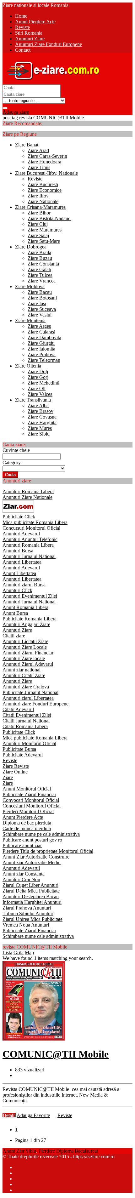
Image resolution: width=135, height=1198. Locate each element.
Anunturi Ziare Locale (25, 647)
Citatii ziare (14, 635)
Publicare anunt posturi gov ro (32, 839)
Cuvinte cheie (16, 450)
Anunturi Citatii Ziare (24, 675)
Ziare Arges (39, 326)
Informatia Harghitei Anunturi (32, 902)
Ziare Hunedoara (44, 161)
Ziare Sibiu (39, 433)
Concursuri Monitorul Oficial (31, 528)
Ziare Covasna (42, 416)
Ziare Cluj (38, 224)
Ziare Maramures (45, 229)
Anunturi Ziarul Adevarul (28, 664)
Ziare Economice (45, 190)
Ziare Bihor (39, 212)
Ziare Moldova (30, 286)
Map (29, 952)
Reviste (35, 178)
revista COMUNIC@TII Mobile (51, 117)
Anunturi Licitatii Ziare (25, 641)
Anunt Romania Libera (25, 607)
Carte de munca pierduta (27, 828)
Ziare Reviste (16, 766)
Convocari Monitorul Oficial (31, 800)
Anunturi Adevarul (21, 533)
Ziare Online (15, 771)
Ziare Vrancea (42, 280)
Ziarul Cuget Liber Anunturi (30, 885)
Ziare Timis (39, 167)
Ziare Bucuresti (43, 184)
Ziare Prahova (42, 354)
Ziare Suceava (42, 309)
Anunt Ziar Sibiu (19, 1151)
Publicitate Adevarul (23, 754)
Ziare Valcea (40, 394)
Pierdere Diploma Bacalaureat (68, 1151)
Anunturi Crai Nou (21, 879)
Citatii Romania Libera (25, 726)
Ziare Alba (38, 405)
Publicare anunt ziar (22, 845)
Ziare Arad (38, 150)
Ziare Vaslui (39, 314)
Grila (19, 952)
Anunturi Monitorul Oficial (29, 743)
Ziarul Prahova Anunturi (27, 907)
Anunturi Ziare (17, 630)
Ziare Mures (40, 428)
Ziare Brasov (40, 411)
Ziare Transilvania (33, 399)
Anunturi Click (17, 590)
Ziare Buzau (40, 258)
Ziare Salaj (38, 235)
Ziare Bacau (40, 292)
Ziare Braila (39, 252)
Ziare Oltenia (28, 365)
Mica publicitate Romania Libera (35, 522)
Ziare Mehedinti (43, 382)
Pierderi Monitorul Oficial (28, 811)
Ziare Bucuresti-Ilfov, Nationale (46, 173)
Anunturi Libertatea (22, 562)
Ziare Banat (26, 144)
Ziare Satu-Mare (44, 241)
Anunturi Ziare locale (24, 658)
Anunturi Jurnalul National (29, 556)
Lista (7, 952)
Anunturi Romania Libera (28, 491)
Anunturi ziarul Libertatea (28, 698)
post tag (10, 117)
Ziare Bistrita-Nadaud (49, 218)
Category (12, 462)
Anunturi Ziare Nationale (27, 497)
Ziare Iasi (37, 303)
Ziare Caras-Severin (47, 156)
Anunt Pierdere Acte (23, 817)
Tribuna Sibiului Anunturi (28, 913)
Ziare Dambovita (44, 337)
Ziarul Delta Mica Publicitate (31, 890)
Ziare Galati (39, 269)
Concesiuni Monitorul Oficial (32, 805)
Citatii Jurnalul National (26, 720)
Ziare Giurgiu (41, 343)
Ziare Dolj (38, 371)
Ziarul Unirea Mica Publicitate (32, 919)
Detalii (9, 1115)
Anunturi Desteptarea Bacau (31, 896)
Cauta (10, 474)
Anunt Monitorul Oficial (27, 788)
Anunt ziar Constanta (24, 873)
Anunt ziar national (21, 669)
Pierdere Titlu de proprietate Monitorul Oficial (48, 851)
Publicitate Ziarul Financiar (29, 794)
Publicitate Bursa (19, 749)
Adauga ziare (16, 112)
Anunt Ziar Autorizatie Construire (36, 856)
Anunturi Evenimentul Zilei (30, 596)
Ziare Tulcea (40, 275)
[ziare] (18, 511)
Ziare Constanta (43, 263)
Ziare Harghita (42, 422)
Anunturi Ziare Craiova (26, 686)
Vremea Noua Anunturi (26, 924)
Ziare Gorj (38, 377)
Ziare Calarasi (41, 331)
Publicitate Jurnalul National (30, 692)
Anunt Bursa (15, 613)
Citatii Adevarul (18, 709)
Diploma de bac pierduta (27, 822)
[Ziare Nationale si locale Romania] (51, 81)
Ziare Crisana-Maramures (40, 207)
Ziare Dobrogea (30, 246)
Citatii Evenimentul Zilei (27, 715)
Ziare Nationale (43, 201)
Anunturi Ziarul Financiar (28, 652)
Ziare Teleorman (44, 360)
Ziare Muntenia (30, 320)
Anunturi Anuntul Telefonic (30, 539)
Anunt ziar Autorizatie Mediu (32, 862)
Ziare (8, 777)
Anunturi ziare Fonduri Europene (35, 703)
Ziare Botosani (42, 297)
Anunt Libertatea (19, 573)
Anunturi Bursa (18, 550)
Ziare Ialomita (41, 348)
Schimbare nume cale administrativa (38, 936)
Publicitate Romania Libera (30, 618)
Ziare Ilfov (38, 195)
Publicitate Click (19, 516)
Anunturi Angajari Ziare (26, 624)
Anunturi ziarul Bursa (24, 584)
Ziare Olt (37, 388)
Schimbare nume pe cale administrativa (41, 834)
